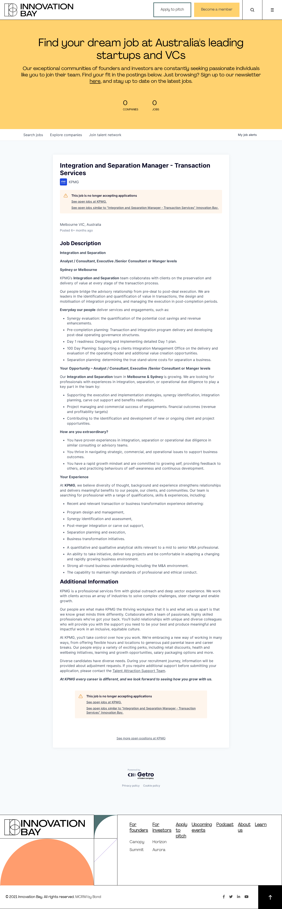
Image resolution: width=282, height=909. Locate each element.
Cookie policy (151, 785)
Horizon (159, 842)
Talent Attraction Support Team (139, 670)
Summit (137, 850)
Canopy (137, 842)
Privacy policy (131, 785)
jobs (33, 135)
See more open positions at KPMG (141, 738)
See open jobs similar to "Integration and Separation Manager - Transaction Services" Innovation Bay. (145, 207)
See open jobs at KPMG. (89, 201)
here (95, 81)
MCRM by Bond (88, 897)
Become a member (216, 9)
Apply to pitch (172, 9)
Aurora (158, 850)
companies (66, 135)
